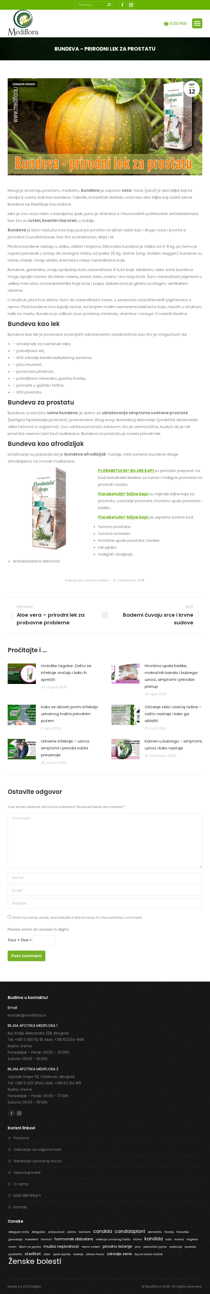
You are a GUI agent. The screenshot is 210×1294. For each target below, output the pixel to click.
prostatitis (15, 1254)
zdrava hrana (95, 1254)
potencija (176, 1247)
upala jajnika (62, 1254)
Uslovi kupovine (27, 1172)
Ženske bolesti (34, 1261)
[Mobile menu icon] (197, 23)
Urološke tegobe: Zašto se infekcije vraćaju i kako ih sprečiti (66, 672)
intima (137, 1239)
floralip (169, 1232)
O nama (21, 1184)
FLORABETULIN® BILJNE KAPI (126, 470)
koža (168, 1239)
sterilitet (33, 1253)
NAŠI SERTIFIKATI (27, 1195)
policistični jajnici (155, 1247)
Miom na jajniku (30, 1247)
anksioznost (56, 1232)
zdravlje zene (119, 1253)
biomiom (85, 1232)
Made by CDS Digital (24, 1286)
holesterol (31, 1239)
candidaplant (130, 1231)
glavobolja (15, 1239)
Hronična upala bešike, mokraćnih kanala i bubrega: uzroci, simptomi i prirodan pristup (171, 676)
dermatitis (155, 1232)
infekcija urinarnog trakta (113, 1239)
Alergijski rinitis (18, 1232)
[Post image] (22, 673)
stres (47, 1254)
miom (12, 1247)
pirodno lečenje (117, 1246)
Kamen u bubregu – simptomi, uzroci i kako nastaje (173, 744)
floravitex (182, 1232)
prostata (190, 1247)
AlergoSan (39, 1232)
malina (179, 1239)
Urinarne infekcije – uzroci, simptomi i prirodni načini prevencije (65, 748)
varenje (78, 1254)
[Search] (109, 4)
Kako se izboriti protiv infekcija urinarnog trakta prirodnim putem (69, 713)
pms (138, 1247)
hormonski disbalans (74, 1239)
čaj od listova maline (148, 1254)
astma (71, 1232)
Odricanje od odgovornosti (37, 1149)
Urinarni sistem (24, 84)
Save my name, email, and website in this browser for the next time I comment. (77, 917)
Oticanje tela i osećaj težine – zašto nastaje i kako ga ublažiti (173, 713)
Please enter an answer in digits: (38, 929)
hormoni (46, 1239)
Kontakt (20, 1207)
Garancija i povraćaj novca (37, 1161)
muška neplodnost (61, 1246)
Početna (21, 1138)
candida (102, 1231)
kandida (153, 1239)
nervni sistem (91, 1247)
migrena (192, 1239)
